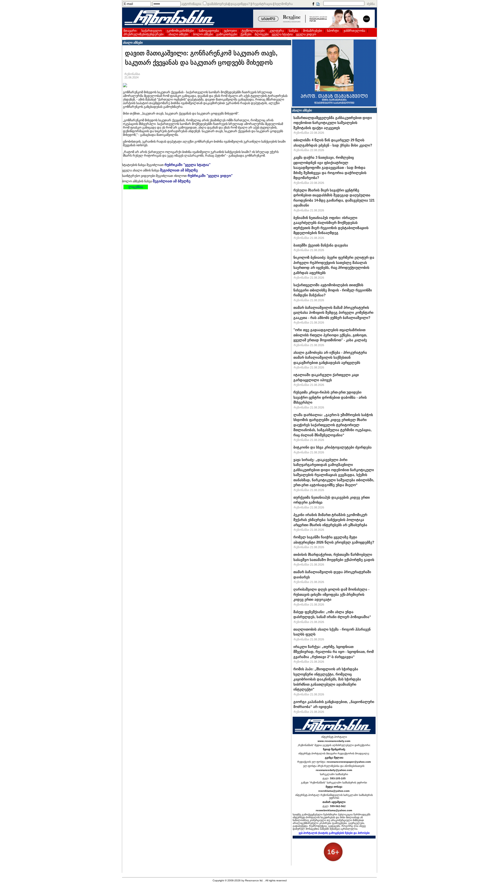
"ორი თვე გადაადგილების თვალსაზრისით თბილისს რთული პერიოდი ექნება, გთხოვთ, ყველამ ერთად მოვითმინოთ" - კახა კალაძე (330, 335)
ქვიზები (245, 34)
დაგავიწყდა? (240, 4)
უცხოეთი (230, 30)
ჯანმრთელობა (354, 30)
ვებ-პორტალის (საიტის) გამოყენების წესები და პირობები (334, 832)
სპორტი (333, 30)
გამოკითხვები (226, 34)
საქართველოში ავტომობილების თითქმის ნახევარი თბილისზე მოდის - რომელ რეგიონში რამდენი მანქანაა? (332, 290)
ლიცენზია (135, 187)
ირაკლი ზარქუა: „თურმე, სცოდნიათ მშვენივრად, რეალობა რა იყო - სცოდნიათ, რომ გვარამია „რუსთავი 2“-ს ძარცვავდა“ (333, 652)
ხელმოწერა (284, 4)
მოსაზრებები (312, 30)
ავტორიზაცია (191, 4)
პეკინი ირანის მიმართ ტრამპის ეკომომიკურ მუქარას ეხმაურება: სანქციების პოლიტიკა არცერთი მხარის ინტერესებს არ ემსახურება (330, 520)
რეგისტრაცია (262, 4)
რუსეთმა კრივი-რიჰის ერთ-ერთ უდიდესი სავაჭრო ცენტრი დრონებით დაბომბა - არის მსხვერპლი (330, 397)
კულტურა (277, 30)
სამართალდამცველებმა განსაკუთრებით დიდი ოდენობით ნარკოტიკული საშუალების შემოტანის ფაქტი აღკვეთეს (332, 123)
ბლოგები (261, 34)
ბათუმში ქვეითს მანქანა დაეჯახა (320, 245)
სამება (293, 30)
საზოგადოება (209, 30)
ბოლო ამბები (203, 34)
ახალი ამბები (178, 34)
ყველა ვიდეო (306, 34)
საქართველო (151, 30)
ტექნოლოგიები (253, 30)
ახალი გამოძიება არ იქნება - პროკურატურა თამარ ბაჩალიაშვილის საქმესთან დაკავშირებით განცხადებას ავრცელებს (330, 358)
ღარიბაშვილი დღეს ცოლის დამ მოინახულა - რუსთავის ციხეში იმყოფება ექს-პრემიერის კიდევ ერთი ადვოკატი (331, 594)
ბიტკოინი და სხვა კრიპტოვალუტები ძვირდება (332, 447)
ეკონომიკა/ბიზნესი (180, 30)
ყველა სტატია (282, 34)
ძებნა (371, 4)
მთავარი (129, 30)
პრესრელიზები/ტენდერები (143, 34)
